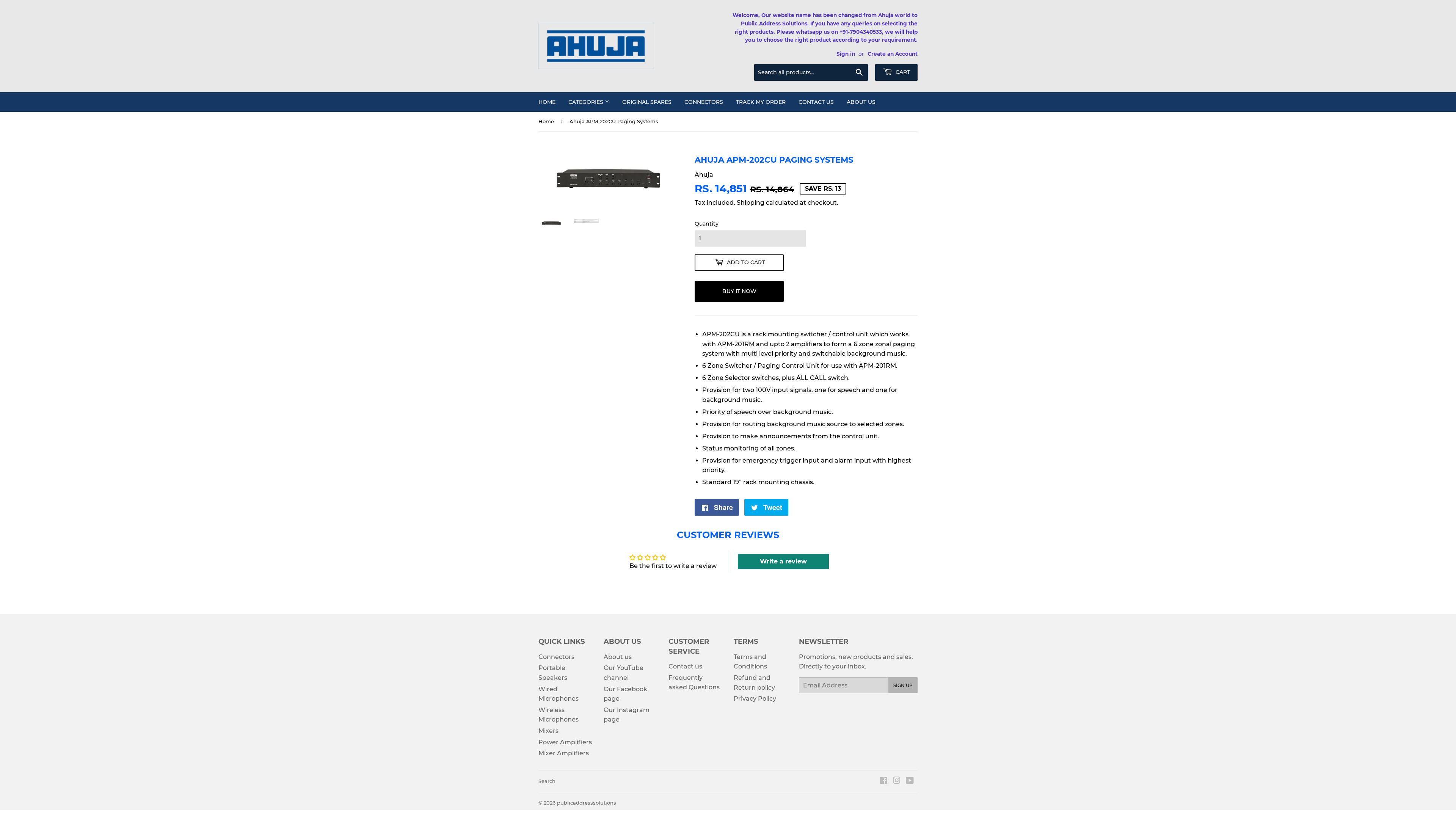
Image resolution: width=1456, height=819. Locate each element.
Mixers (548, 730)
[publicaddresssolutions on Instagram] (897, 781)
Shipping (750, 202)
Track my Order (761, 102)
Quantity (707, 223)
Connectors (703, 102)
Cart (902, 72)
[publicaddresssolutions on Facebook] (884, 781)
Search (546, 781)
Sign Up (903, 685)
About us (861, 102)
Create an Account (893, 54)
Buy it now (739, 291)
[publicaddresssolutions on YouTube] (910, 781)
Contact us (816, 102)
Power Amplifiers (565, 742)
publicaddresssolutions (586, 803)
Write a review (783, 561)
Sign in (845, 54)
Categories (586, 102)
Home (546, 102)
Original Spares (647, 102)
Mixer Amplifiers (563, 753)
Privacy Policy (755, 698)
